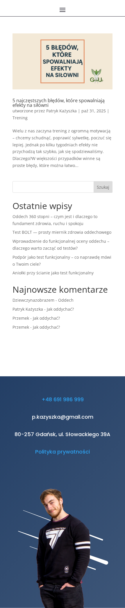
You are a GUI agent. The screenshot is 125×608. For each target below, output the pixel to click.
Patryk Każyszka (61, 111)
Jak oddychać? (60, 309)
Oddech (66, 300)
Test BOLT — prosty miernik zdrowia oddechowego (61, 232)
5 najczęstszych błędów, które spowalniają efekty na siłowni (58, 102)
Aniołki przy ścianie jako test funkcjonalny (53, 273)
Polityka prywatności (62, 451)
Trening (20, 117)
